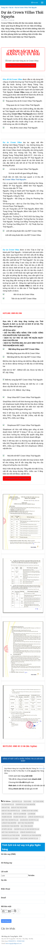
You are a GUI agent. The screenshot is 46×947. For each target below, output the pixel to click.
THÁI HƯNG (27, 801)
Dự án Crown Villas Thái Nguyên (26, 7)
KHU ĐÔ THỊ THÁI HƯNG (19, 807)
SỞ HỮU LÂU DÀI (7, 829)
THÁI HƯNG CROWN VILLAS (29, 838)
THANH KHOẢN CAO (19, 817)
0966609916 (12, 941)
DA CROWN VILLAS (8, 804)
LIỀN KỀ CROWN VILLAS (36, 817)
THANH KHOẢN (7, 817)
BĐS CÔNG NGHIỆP (27, 826)
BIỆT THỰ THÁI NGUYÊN (25, 823)
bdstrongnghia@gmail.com (14, 943)
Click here (42, 768)
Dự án (11, 7)
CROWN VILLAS (17, 801)
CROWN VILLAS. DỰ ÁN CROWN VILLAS (26, 829)
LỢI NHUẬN (31, 814)
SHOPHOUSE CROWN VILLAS (29, 820)
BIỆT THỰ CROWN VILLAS (10, 820)
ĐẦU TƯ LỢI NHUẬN (19, 814)
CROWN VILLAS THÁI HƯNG (11, 835)
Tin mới (35, 3)
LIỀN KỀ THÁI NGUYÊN (9, 823)
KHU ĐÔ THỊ (6, 807)
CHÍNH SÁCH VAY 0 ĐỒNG (30, 811)
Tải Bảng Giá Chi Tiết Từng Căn (16, 478)
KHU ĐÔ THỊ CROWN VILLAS (11, 811)
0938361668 (20, 941)
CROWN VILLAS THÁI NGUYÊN (25, 804)
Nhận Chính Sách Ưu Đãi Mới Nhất (21, 65)
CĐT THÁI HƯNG (38, 801)
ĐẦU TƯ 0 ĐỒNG (7, 814)
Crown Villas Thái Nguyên (15, 179)
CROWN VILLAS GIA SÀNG (10, 838)
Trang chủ (4, 7)
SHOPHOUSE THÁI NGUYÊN (10, 826)
